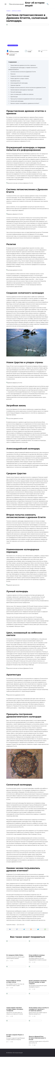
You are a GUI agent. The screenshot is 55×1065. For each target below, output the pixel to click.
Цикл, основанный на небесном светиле (21, 94)
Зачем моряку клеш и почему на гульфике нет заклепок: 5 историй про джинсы (39, 1009)
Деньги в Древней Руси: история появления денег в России (37, 1038)
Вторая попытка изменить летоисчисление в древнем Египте (28, 87)
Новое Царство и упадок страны (19, 78)
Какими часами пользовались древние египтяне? (24, 103)
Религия (12, 74)
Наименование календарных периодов (21, 89)
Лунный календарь (16, 92)
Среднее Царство (15, 85)
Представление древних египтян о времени (23, 65)
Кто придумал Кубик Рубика (14, 955)
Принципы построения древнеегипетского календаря (26, 99)
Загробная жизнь (15, 80)
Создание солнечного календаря (19, 76)
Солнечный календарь (16, 101)
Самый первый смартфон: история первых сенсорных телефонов (14, 1009)
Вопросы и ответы (12, 45)
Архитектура (14, 96)
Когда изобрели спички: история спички (13, 981)
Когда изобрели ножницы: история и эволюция (37, 955)
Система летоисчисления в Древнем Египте (23, 71)
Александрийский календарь (19, 83)
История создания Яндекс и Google (15, 1035)
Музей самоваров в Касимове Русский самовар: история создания (38, 982)
